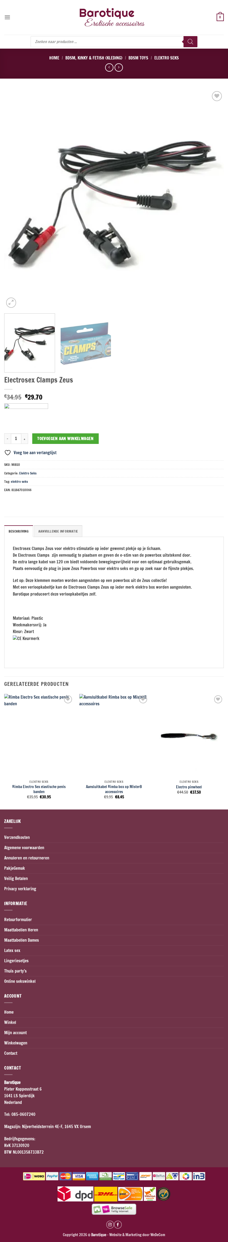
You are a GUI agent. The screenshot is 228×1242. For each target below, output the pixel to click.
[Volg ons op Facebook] (118, 1224)
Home (54, 58)
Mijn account (15, 1033)
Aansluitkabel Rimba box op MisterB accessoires (114, 789)
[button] (7, 17)
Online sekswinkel (20, 981)
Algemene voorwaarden (24, 848)
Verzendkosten (17, 837)
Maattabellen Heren (21, 930)
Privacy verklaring (20, 889)
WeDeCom (157, 1234)
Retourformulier (18, 920)
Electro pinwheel (189, 786)
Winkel (10, 1022)
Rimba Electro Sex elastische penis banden (39, 789)
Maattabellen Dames (21, 940)
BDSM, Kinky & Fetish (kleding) (93, 58)
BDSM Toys (138, 58)
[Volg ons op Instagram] (110, 1224)
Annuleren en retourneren (26, 858)
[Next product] (109, 67)
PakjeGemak (14, 868)
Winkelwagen (15, 1043)
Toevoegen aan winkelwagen (65, 438)
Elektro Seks (166, 58)
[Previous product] (119, 67)
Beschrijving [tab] (19, 531)
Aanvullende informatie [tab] (58, 531)
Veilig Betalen (16, 878)
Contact (10, 1053)
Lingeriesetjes (16, 961)
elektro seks (19, 481)
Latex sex (12, 950)
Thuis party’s (15, 971)
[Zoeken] (190, 41)
